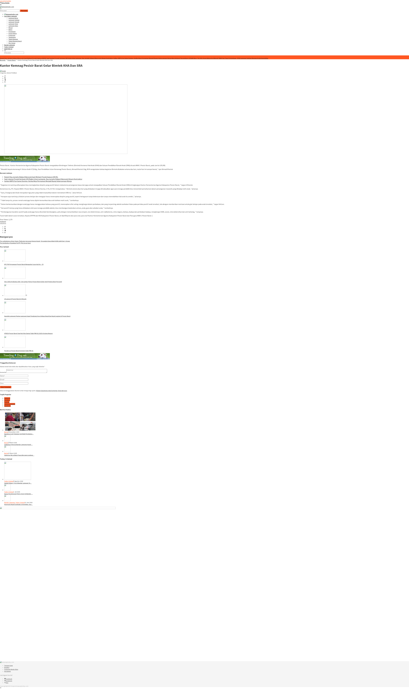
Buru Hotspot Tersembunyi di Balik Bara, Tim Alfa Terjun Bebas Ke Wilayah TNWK (197, 58)
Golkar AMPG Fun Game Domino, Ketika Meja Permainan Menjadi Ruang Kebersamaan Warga (142, 58)
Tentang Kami (8, 666)
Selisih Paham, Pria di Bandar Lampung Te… (18, 483)
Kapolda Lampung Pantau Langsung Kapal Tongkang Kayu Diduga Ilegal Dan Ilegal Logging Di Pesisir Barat (37, 316)
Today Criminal (8, 481)
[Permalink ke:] (3, 71)
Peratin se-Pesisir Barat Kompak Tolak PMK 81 (18, 351)
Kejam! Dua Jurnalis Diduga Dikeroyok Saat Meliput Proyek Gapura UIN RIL (23, 58)
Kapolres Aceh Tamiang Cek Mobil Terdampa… (19, 434)
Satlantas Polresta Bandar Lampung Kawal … (18, 445)
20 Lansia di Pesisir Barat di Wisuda (15, 299)
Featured (3, 221)
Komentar (3, 372)
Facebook (9, 679)
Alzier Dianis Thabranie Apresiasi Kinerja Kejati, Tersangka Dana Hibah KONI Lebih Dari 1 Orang (35, 241)
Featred (6, 402)
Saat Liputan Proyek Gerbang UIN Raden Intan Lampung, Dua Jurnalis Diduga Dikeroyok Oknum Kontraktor (79, 58)
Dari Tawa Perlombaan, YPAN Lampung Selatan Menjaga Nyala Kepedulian (245, 58)
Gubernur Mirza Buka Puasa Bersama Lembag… (19, 455)
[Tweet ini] (5, 78)
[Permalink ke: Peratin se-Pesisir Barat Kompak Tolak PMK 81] (15, 347)
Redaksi (6, 667)
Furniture (7, 400)
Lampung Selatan (9, 404)
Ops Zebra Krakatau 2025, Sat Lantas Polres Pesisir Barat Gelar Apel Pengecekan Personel (33, 282)
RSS (7, 683)
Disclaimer (7, 671)
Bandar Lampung (9, 502)
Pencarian (24, 11)
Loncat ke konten (5, 1)
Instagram (9, 681)
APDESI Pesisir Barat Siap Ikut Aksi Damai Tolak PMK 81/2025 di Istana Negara (28, 333)
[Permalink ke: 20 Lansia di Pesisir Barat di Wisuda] (15, 295)
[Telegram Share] (5, 80)
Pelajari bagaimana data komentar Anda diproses (51, 391)
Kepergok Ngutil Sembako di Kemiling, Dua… (18, 504)
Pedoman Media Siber (11, 669)
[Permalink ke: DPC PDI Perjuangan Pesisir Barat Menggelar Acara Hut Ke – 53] (15, 261)
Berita (6, 432)
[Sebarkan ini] (5, 76)
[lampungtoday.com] (7, 7)
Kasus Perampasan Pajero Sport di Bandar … (18, 494)
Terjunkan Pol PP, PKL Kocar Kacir (15, 243)
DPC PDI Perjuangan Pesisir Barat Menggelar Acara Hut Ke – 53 (23, 264)
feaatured (7, 406)
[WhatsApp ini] (5, 82)
